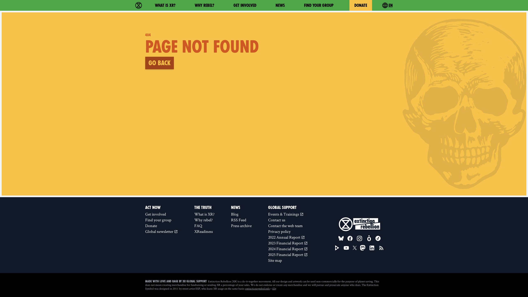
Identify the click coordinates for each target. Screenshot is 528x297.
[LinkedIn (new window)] (372, 248)
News (280, 5)
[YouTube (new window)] (346, 248)
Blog (234, 214)
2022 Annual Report (284, 237)
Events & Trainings (284, 214)
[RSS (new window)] (381, 248)
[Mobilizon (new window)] (369, 238)
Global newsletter (159, 231)
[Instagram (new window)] (359, 238)
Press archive (241, 225)
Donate (360, 5)
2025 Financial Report (286, 254)
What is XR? (165, 5)
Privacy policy (279, 231)
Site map (275, 260)
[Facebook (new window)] (350, 238)
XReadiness (203, 231)
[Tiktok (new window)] (378, 238)
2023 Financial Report (286, 243)
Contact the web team (285, 225)
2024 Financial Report (286, 248)
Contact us (276, 220)
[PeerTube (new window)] (337, 248)
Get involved (244, 5)
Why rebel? (204, 5)
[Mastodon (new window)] (362, 247)
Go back (159, 63)
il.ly (274, 288)
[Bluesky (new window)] (341, 238)
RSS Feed (238, 220)
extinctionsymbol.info (257, 288)
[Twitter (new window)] (354, 248)
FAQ (198, 225)
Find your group (319, 5)
